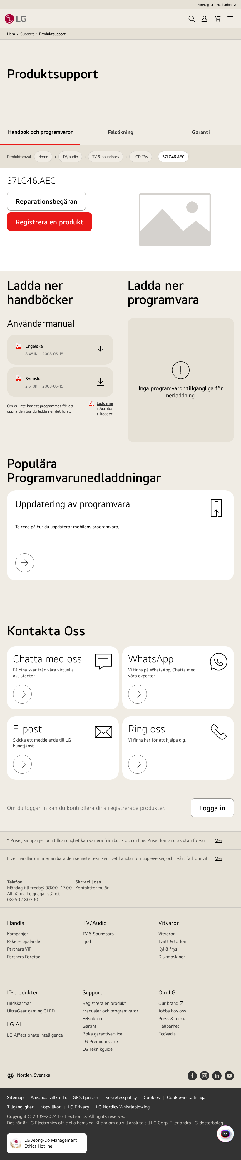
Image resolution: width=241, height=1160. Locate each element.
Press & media (172, 1018)
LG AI (14, 1024)
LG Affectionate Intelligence (35, 1035)
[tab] (40, 133)
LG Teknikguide (98, 1049)
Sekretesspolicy (121, 1097)
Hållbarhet (224, 5)
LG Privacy (78, 1107)
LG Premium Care (100, 1041)
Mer (218, 840)
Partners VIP (19, 949)
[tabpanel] (120, 370)
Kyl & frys (167, 949)
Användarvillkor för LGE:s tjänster (64, 1097)
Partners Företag (23, 956)
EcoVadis (167, 1034)
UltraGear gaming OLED (31, 1011)
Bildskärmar (19, 1003)
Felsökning (93, 1018)
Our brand (168, 1003)
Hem (11, 34)
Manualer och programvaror (110, 1011)
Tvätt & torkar (172, 941)
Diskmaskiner (171, 956)
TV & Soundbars (98, 933)
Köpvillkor (51, 1107)
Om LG (166, 992)
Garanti (90, 1026)
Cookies (152, 1097)
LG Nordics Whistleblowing (123, 1107)
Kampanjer (17, 933)
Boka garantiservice (102, 1034)
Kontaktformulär (92, 888)
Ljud (87, 941)
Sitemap (15, 1097)
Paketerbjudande (23, 941)
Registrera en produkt (104, 1003)
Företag (203, 5)
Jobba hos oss (172, 1011)
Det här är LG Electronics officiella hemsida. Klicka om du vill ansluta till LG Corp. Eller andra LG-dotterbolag (115, 1123)
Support (27, 34)
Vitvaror (166, 933)
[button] (192, 19)
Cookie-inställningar (187, 1097)
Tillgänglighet (20, 1107)
